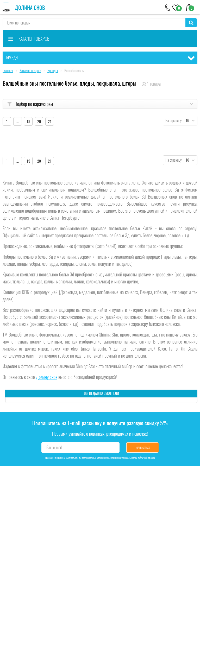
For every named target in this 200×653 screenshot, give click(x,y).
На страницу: (172, 120)
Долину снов (46, 377)
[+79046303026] (167, 7)
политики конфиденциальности (121, 458)
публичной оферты (146, 458)
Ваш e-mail (54, 447)
